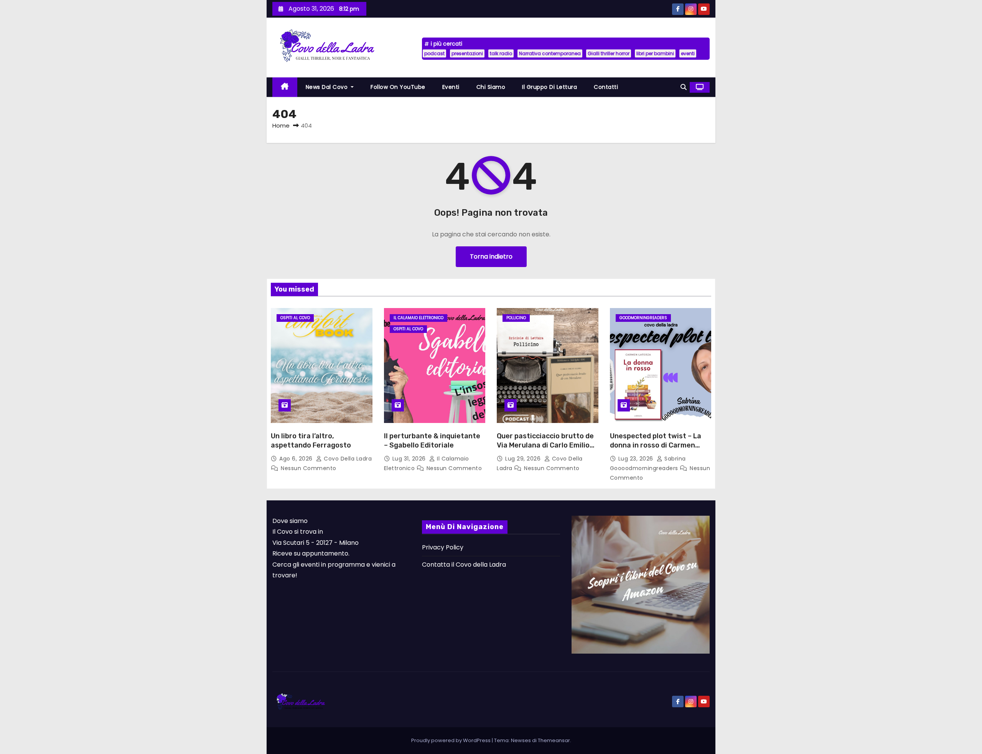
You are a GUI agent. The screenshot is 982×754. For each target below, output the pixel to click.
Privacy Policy (442, 547)
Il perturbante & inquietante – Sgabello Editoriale (432, 440)
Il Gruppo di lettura (549, 87)
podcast (434, 53)
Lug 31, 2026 (410, 458)
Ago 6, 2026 (296, 458)
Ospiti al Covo (295, 318)
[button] (683, 87)
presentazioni (467, 53)
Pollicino (516, 318)
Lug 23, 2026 (636, 458)
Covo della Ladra (347, 458)
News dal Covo (327, 87)
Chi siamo (491, 87)
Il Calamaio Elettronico (418, 318)
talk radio (501, 53)
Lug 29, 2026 (523, 458)
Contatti (606, 87)
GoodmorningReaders (643, 318)
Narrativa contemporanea (550, 53)
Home (281, 125)
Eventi (451, 87)
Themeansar (554, 740)
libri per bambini (655, 53)
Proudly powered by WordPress (451, 740)
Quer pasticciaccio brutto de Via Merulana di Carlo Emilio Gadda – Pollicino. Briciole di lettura (545, 450)
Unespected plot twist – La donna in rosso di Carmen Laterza (655, 445)
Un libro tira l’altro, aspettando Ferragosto (311, 440)
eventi (688, 53)
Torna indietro (491, 256)
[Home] (284, 87)
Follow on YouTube (398, 87)
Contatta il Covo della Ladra (464, 564)
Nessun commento (308, 468)
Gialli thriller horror (608, 53)
